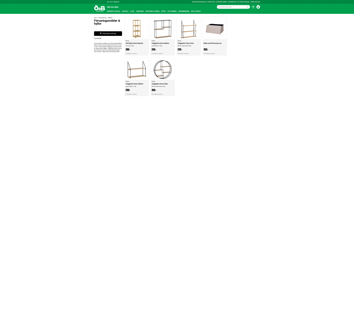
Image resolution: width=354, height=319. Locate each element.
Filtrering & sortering (109, 33)
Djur (132, 11)
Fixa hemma (172, 11)
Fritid (163, 11)
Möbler (110, 17)
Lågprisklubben (221, 2)
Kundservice (232, 2)
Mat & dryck (196, 11)
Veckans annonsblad (199, 2)
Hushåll (125, 11)
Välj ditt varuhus (113, 2)
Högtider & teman (152, 11)
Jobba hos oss (255, 2)
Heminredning (183, 11)
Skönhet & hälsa (113, 11)
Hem (95, 17)
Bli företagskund (243, 2)
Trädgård (140, 11)
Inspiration (211, 2)
